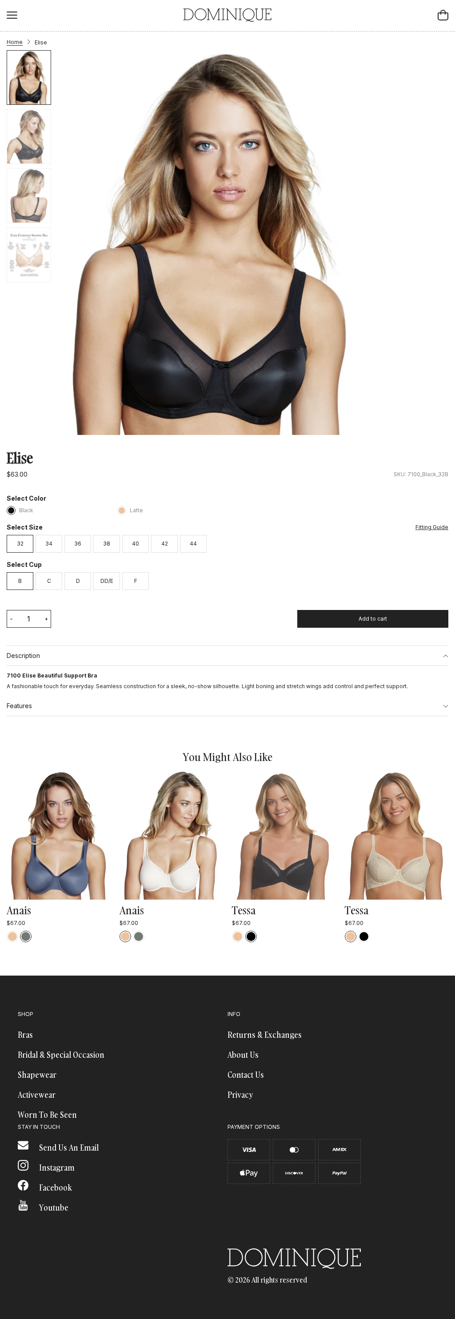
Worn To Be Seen (47, 1114)
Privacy (240, 1094)
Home (15, 42)
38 (106, 543)
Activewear (37, 1094)
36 (77, 543)
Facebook (54, 1187)
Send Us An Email (68, 1147)
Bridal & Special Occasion (61, 1054)
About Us (243, 1054)
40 (135, 543)
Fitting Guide (431, 527)
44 (193, 543)
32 (20, 543)
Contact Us (246, 1074)
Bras (25, 1034)
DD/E (106, 581)
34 (48, 543)
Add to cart (373, 618)
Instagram (56, 1167)
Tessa (243, 910)
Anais (19, 910)
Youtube (52, 1207)
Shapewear (37, 1074)
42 (164, 543)
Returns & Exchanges (265, 1034)
